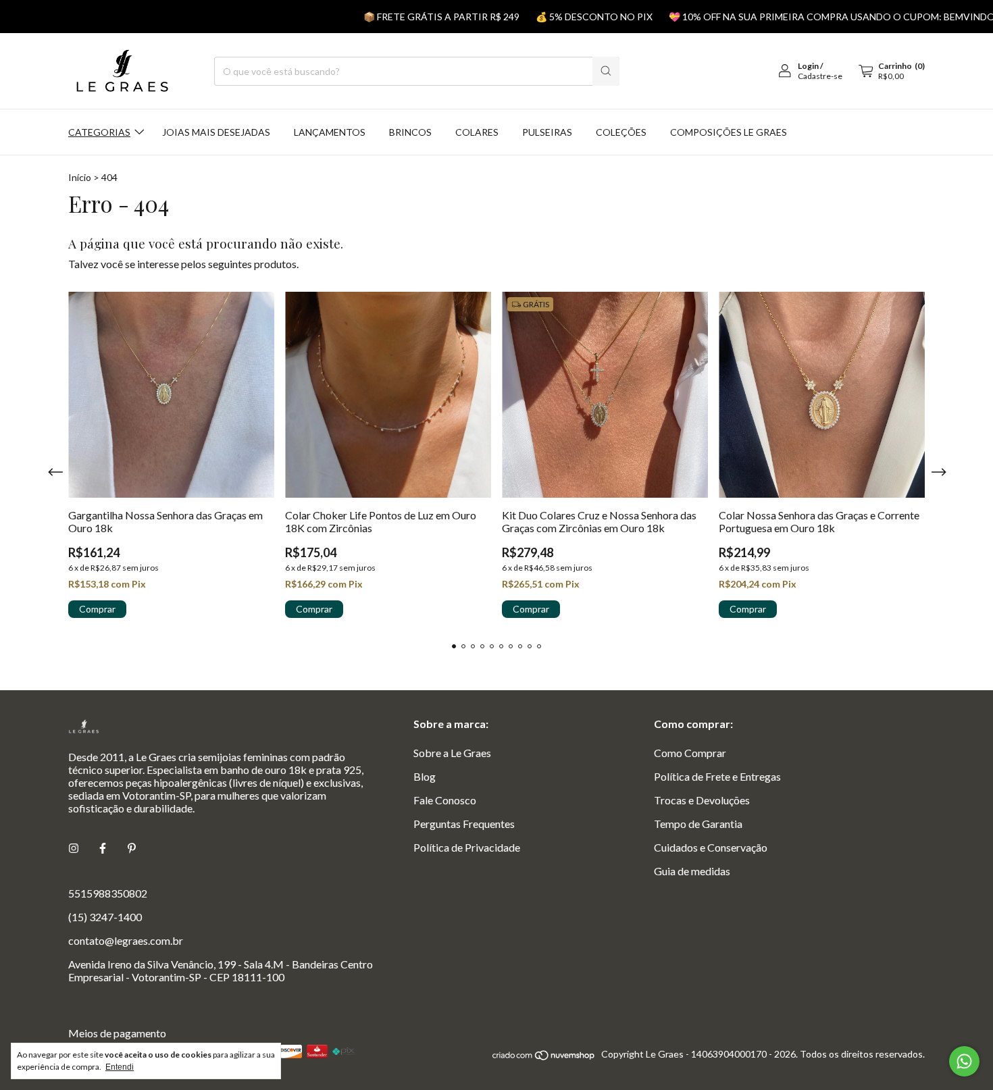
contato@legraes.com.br (125, 940)
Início (79, 177)
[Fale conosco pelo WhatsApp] (964, 1061)
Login (808, 66)
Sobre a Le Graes (452, 752)
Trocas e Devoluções (702, 800)
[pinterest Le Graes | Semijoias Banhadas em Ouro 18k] (131, 847)
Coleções (621, 132)
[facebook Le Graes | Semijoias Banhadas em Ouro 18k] (102, 847)
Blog (424, 776)
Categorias (99, 132)
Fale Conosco (444, 800)
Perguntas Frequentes (464, 823)
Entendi (119, 1067)
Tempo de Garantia (698, 823)
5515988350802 (107, 893)
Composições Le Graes (728, 132)
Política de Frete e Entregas (717, 776)
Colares (477, 132)
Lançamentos (329, 132)
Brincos (410, 132)
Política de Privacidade (466, 847)
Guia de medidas (692, 870)
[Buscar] (605, 71)
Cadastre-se (820, 76)
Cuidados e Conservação (710, 847)
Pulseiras (547, 132)
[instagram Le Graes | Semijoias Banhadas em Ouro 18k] (73, 847)
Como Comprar (690, 752)
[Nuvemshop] (544, 1057)
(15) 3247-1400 (105, 916)
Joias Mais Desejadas (216, 132)
